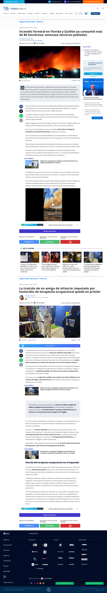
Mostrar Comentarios (50, 231)
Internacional (21, 13)
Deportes (37, 13)
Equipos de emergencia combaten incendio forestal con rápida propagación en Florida (59, 162)
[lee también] (32, 164)
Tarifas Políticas (7, 582)
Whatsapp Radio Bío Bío (95, 583)
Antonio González (30, 296)
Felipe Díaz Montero (27, 39)
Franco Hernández (36, 41)
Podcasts (5, 13)
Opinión (51, 13)
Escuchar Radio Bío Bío (93, 1)
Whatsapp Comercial (65, 583)
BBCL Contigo (69, 13)
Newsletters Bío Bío (56, 1)
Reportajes (6, 571)
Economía (30, 13)
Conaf (60, 153)
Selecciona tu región (12, 1)
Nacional (13, 13)
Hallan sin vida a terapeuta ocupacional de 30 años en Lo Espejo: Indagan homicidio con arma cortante (59, 388)
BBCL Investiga (59, 13)
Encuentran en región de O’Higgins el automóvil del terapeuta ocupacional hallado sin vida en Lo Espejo (57, 452)
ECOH (33, 430)
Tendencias (44, 13)
